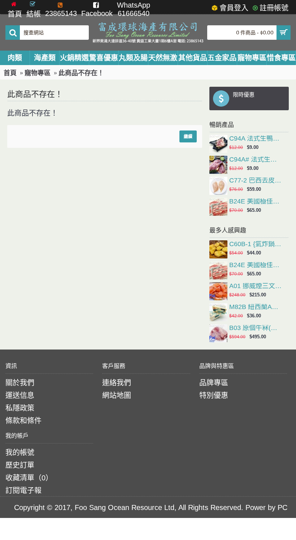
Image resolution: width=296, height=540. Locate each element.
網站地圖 (116, 395)
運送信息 (19, 395)
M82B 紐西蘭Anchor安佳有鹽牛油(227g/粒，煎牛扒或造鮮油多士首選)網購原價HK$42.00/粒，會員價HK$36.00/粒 (255, 307)
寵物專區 (38, 73)
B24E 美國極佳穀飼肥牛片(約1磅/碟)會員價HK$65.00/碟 (255, 201)
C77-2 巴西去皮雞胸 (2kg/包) (255, 180)
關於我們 (19, 383)
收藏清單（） (29, 478)
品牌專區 (213, 383)
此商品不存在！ (81, 73)
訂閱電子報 (23, 490)
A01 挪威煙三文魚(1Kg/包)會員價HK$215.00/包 (255, 286)
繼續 (188, 136)
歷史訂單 (19, 465)
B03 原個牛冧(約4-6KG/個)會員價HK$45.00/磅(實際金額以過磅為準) (255, 328)
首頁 (10, 73)
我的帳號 (19, 453)
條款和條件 (23, 421)
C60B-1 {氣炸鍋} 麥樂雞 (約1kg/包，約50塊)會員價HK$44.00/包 (255, 244)
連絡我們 (116, 383)
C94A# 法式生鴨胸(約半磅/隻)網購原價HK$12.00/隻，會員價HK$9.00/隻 (255, 160)
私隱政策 (19, 408)
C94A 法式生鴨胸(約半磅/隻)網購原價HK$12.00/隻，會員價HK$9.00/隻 (255, 139)
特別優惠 (213, 395)
